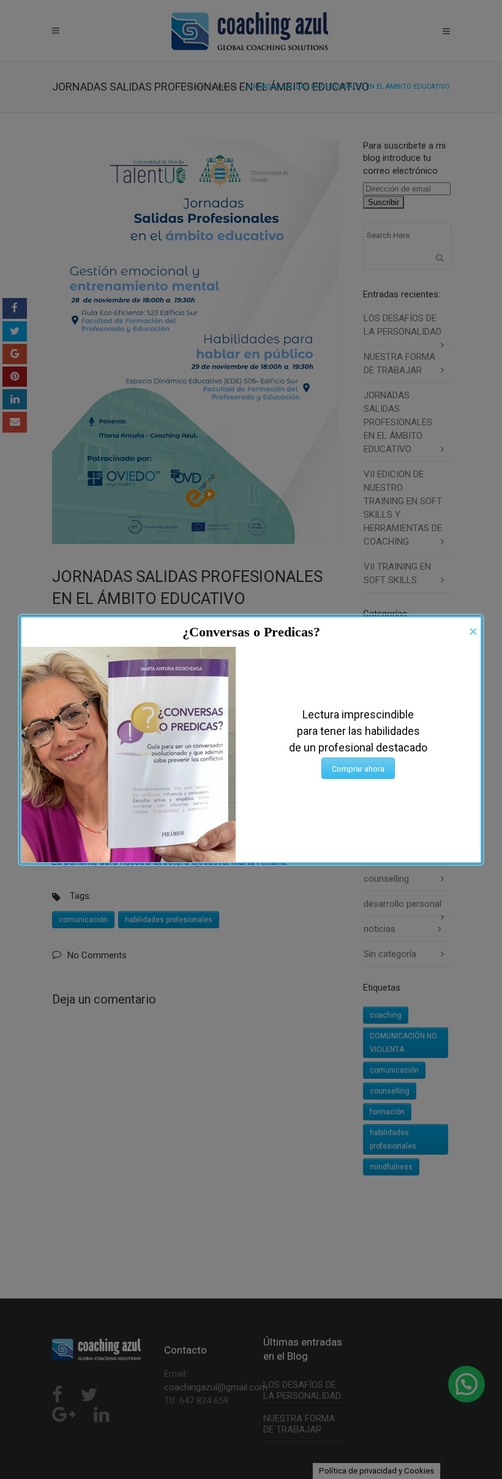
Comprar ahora (358, 768)
